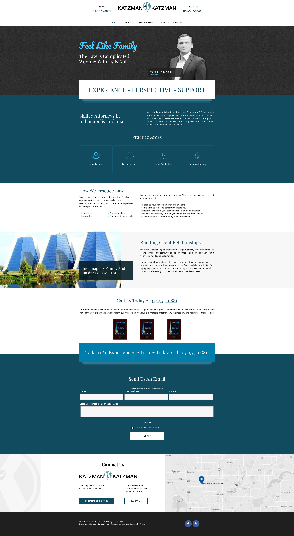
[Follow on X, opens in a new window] (196, 523)
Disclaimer (147, 422)
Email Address (132, 391)
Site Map (92, 524)
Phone (172, 391)
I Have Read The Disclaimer (147, 428)
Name (83, 391)
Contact (177, 23)
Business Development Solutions (124, 524)
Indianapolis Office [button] (96, 501)
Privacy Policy (103, 524)
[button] (291, 519)
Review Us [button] (136, 500)
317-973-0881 (102, 11)
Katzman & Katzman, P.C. (96, 521)
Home (114, 23)
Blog (163, 23)
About (128, 23)
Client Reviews (146, 23)
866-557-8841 (192, 11)
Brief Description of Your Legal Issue (99, 403)
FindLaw (143, 524)
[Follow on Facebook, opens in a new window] (188, 523)
